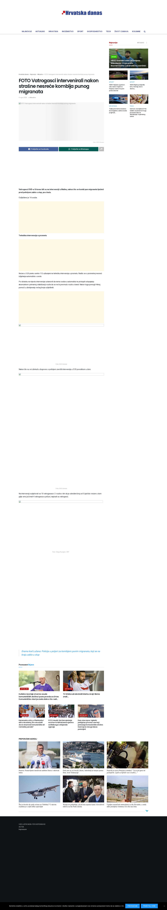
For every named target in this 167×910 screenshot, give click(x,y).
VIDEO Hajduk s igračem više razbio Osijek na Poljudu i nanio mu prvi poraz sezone (117, 87)
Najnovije (27, 31)
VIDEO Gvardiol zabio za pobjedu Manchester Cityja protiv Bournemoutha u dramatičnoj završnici (128, 63)
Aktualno (40, 31)
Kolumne (136, 31)
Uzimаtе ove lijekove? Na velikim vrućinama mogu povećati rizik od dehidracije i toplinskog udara (138, 112)
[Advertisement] (61, 57)
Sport (80, 31)
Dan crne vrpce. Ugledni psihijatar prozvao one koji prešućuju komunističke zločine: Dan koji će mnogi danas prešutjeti (90, 724)
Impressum (23, 829)
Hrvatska (53, 31)
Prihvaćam (132, 906)
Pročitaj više (149, 906)
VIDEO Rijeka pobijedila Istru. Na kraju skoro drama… (137, 87)
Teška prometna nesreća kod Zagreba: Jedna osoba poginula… (118, 111)
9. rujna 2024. (23, 97)
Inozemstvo (68, 31)
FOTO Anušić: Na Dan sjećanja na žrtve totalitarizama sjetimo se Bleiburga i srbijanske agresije (61, 723)
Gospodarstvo (94, 31)
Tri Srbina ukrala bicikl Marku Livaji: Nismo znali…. (81, 695)
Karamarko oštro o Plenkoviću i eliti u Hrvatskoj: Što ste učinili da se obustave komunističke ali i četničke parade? (32, 723)
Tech (108, 31)
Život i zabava (121, 31)
